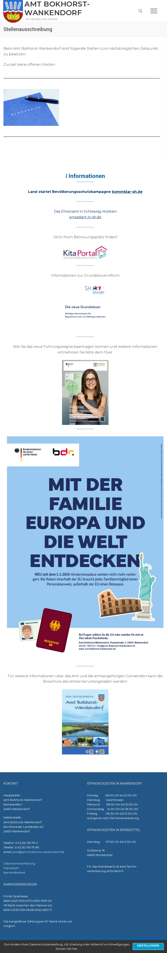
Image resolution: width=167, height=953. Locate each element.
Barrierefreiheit (14, 872)
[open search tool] (140, 11)
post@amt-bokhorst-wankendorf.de (38, 852)
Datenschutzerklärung (19, 863)
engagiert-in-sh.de (85, 217)
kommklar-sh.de (127, 192)
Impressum (11, 868)
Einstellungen (148, 945)
